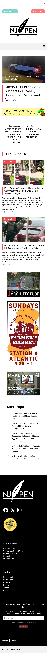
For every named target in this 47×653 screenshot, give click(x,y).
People (6, 585)
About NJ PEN (9, 548)
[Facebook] (5, 512)
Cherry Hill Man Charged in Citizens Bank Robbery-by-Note (34, 134)
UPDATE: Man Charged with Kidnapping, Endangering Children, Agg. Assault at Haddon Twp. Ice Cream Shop (25, 437)
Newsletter (10, 11)
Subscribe (38, 11)
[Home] (19, 494)
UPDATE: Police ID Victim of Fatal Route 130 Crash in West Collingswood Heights (25, 426)
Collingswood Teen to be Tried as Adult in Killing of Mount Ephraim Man (25, 416)
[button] (23, 28)
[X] (12, 512)
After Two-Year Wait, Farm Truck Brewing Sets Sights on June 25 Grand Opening (12, 135)
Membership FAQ (10, 559)
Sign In (42, 3)
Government (8, 577)
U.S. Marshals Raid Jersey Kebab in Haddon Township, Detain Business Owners (26, 448)
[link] (23, 284)
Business (6, 582)
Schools (6, 587)
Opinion (6, 590)
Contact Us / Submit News (13, 551)
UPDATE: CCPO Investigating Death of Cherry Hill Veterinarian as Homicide (25, 458)
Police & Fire (8, 580)
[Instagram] (19, 512)
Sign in (28, 207)
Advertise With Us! (10, 553)
